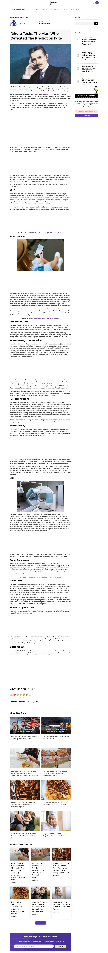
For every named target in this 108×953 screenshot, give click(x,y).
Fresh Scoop (54, 9)
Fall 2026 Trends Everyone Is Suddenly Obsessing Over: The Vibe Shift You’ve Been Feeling (56, 773)
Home (36, 9)
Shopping (44, 9)
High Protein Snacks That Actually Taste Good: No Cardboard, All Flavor (17, 908)
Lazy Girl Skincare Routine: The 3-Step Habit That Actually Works (61, 905)
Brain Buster (75, 9)
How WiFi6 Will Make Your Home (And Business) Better (44, 233)
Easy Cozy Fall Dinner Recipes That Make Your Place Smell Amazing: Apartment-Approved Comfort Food (24, 773)
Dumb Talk (64, 9)
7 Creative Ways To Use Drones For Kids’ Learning (43, 577)
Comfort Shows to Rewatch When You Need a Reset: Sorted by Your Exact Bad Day (23, 836)
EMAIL (77, 109)
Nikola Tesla (48, 94)
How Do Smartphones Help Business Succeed (44, 318)
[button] (11, 695)
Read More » (14, 882)
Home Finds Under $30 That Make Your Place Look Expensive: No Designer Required (23, 804)
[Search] (96, 23)
